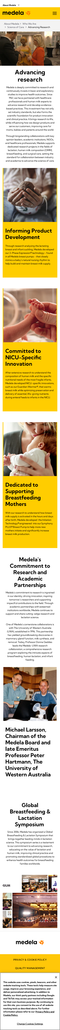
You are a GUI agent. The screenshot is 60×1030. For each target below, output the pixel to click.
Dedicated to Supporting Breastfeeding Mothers (23, 494)
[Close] (56, 977)
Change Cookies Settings (30, 1023)
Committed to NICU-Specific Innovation (23, 357)
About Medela (9, 5)
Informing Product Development (28, 233)
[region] (30, 1001)
